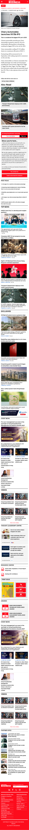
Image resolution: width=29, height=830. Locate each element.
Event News (5, 418)
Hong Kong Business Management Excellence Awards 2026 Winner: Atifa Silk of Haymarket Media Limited (7, 483)
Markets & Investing (5, 282)
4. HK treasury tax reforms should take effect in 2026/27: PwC (14, 198)
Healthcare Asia (5, 808)
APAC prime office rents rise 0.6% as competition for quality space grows (17, 772)
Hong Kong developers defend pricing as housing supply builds (21, 503)
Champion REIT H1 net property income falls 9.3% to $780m (13, 237)
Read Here (21, 586)
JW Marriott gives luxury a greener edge (13, 315)
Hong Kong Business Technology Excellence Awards (16, 607)
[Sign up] (26, 786)
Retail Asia (10, 759)
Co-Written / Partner (6, 456)
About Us (19, 796)
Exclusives (6, 311)
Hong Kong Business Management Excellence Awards (17, 615)
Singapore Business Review (14, 738)
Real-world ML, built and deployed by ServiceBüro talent (16, 555)
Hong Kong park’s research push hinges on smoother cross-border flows (13, 365)
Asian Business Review (13, 743)
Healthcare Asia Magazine (14, 764)
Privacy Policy (20, 800)
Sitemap (19, 801)
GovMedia (3, 817)
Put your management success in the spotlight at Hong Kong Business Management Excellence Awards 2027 (13, 423)
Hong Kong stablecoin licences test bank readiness (6, 518)
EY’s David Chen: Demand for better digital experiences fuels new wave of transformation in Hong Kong (7, 463)
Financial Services (5, 360)
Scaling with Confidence (11, 574)
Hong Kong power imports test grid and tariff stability (20, 518)
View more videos (14, 522)
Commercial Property (6, 257)
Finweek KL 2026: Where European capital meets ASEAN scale (21, 460)
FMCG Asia (4, 815)
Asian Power (4, 806)
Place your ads (21, 805)
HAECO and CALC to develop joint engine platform (13, 211)
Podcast (19, 809)
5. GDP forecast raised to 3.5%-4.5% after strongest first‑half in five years (13, 203)
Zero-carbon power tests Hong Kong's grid (12, 389)
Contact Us (20, 798)
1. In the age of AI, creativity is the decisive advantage (13, 184)
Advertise (21, 591)
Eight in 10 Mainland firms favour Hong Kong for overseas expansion (13, 261)
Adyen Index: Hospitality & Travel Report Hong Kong (15, 569)
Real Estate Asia (11, 769)
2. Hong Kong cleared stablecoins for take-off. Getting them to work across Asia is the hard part (13, 188)
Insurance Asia (11, 754)
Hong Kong (23, 8)
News (3, 5)
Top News (5, 207)
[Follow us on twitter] (16, 790)
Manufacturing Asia (6, 813)
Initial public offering (8, 81)
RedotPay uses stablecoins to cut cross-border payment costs (13, 340)
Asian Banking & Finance (5, 802)
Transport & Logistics (6, 8)
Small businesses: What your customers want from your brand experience (17, 537)
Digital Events (20, 807)
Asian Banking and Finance (14, 733)
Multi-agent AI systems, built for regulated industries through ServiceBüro (17, 548)
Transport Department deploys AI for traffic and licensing (12, 286)
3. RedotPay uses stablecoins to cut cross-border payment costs (14, 193)
